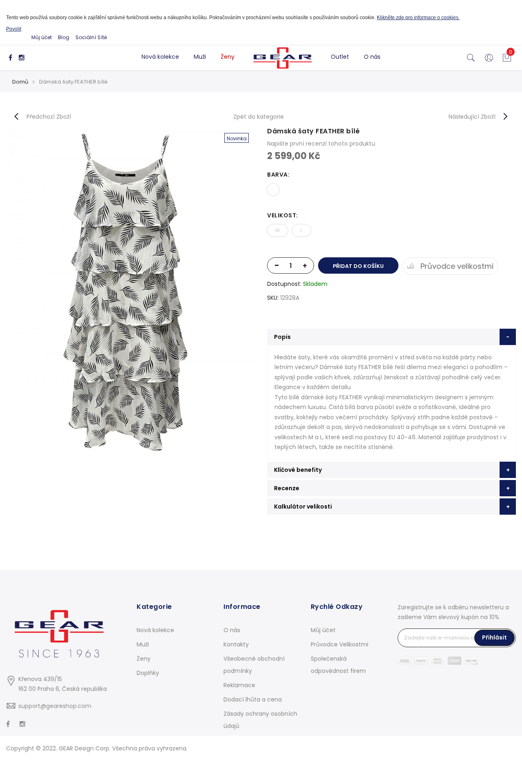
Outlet (340, 57)
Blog (63, 37)
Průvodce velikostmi (455, 266)
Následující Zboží (472, 117)
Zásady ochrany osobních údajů (260, 720)
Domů (20, 82)
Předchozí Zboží (49, 117)
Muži (200, 57)
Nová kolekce (160, 57)
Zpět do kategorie (258, 117)
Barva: (278, 174)
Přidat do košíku (358, 266)
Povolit (13, 29)
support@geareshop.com (54, 706)
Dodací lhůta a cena (252, 699)
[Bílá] (273, 190)
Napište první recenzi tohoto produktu (321, 143)
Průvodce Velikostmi (339, 644)
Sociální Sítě (91, 37)
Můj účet (41, 37)
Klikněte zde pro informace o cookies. (418, 17)
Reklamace (239, 685)
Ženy (227, 57)
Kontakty (236, 644)
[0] (507, 60)
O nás (372, 57)
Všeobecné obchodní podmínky (254, 665)
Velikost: (282, 215)
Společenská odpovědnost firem (338, 665)
